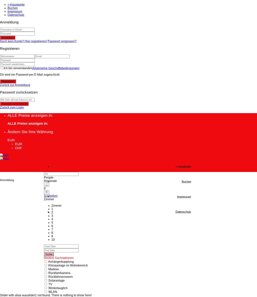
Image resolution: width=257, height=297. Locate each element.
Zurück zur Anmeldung (15, 85)
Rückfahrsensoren (60, 276)
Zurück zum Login (12, 107)
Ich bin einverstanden (41, 68)
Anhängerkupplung (61, 261)
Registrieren (8, 81)
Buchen (13, 8)
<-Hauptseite (16, 4)
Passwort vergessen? (62, 41)
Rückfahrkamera (59, 273)
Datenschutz (16, 14)
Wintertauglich (58, 288)
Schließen (51, 195)
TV (50, 284)
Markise (53, 269)
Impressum (15, 11)
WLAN (52, 291)
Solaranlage (56, 280)
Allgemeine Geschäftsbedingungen (55, 68)
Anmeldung (8, 37)
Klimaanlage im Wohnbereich (68, 265)
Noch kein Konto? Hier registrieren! (23, 41)
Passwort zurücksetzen (14, 103)
